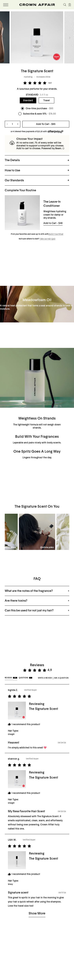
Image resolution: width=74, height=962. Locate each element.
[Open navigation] (5, 4)
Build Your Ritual (56, 234)
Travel (46, 100)
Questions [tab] (25, 678)
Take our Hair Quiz (47, 239)
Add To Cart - (45, 124)
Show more (37, 913)
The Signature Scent (43, 709)
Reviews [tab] (10, 678)
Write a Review (45, 678)
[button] (4, 37)
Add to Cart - (53, 223)
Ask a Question (61, 678)
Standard (28, 100)
